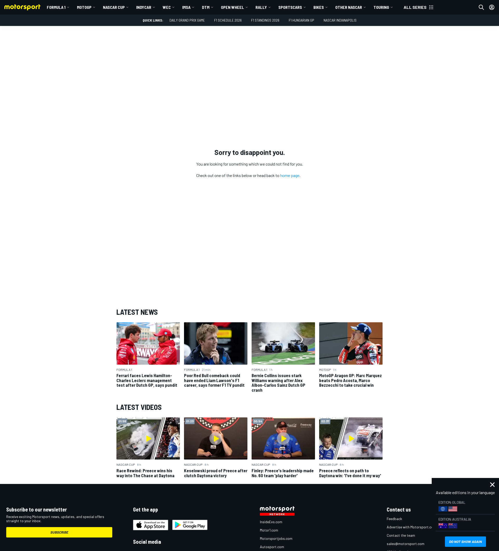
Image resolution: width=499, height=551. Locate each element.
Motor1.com (269, 530)
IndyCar (143, 7)
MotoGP (84, 7)
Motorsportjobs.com (276, 538)
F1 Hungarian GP (301, 20)
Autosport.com (272, 547)
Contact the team (401, 535)
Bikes (318, 7)
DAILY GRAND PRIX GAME (187, 20)
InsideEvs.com (271, 522)
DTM (205, 7)
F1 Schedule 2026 (228, 20)
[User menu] (492, 7)
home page (289, 175)
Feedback (394, 518)
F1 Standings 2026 (265, 20)
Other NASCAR (348, 7)
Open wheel (232, 7)
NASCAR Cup (114, 7)
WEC (167, 7)
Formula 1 (56, 7)
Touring (381, 7)
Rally (261, 7)
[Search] (481, 7)
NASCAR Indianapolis (340, 20)
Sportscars (290, 7)
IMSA (186, 7)
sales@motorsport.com (405, 543)
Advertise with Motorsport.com (411, 527)
